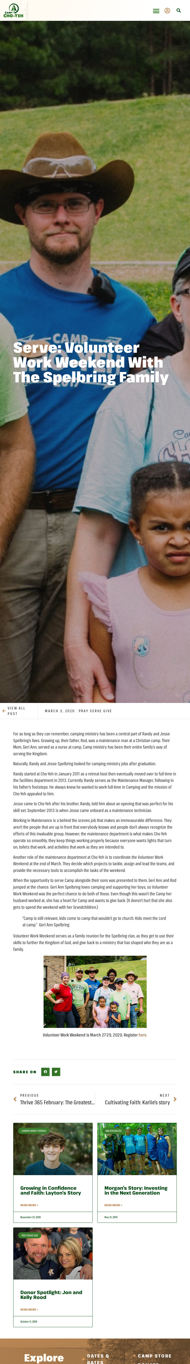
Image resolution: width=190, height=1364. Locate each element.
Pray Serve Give (95, 710)
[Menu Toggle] (156, 11)
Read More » (29, 1205)
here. (143, 1035)
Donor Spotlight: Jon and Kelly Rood (51, 1294)
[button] (178, 10)
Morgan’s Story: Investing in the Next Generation (136, 1190)
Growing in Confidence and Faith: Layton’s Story (50, 1190)
